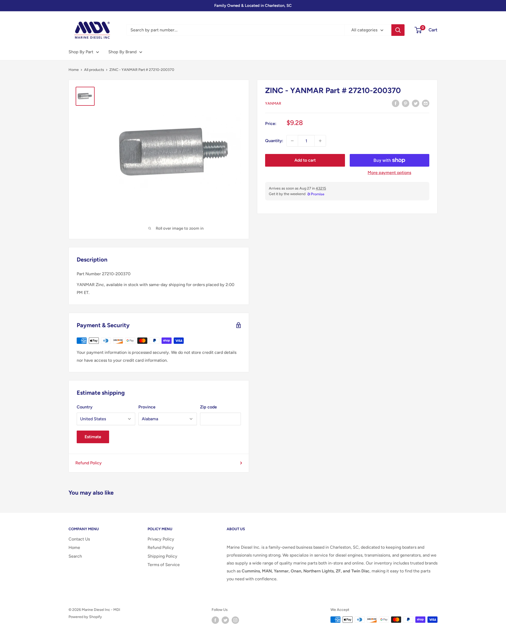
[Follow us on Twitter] (225, 620)
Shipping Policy (162, 556)
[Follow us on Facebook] (215, 620)
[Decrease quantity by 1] (292, 140)
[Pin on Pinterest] (405, 103)
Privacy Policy (161, 539)
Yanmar (273, 103)
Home (74, 69)
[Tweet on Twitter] (415, 103)
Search (75, 556)
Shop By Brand (122, 51)
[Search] (398, 30)
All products (94, 69)
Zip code (208, 406)
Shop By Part (81, 51)
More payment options (389, 172)
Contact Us (79, 539)
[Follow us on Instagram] (235, 620)
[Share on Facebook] (395, 103)
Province (146, 406)
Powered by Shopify (85, 617)
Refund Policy (88, 462)
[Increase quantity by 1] (320, 140)
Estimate (93, 436)
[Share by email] (425, 103)
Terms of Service (164, 564)
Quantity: (274, 140)
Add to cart (305, 160)
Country (85, 406)
